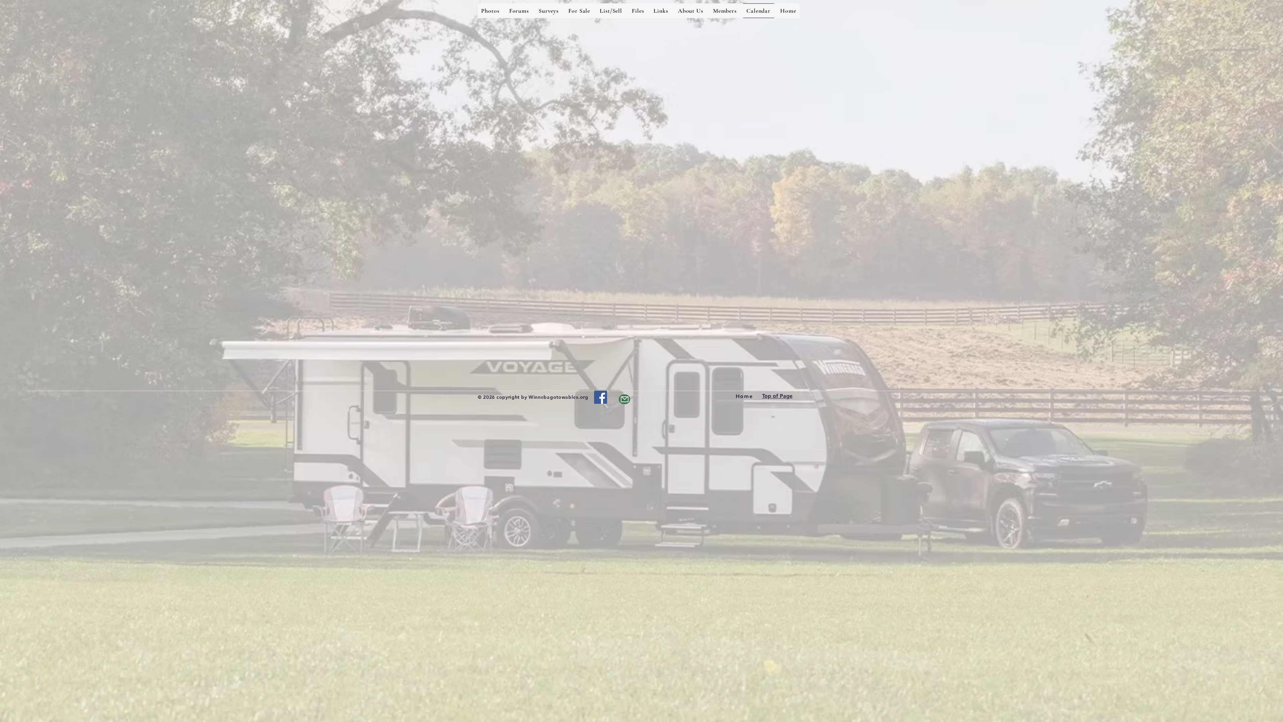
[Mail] (624, 399)
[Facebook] (600, 397)
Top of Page (777, 396)
